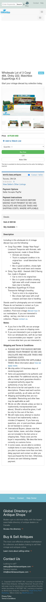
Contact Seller (36, 175)
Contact (36, 3)
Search (19, 4)
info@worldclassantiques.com (16, 571)
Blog (26, 6)
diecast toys (33, 310)
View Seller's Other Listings (14, 184)
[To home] (23, 11)
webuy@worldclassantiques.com (17, 566)
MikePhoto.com (27, 593)
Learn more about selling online (16, 551)
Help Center (32, 498)
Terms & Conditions (9, 598)
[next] (42, 123)
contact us (23, 318)
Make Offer (23, 159)
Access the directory (12, 528)
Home (12, 498)
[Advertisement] (23, 47)
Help (42, 3)
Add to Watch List (13, 140)
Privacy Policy (6, 596)
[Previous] (4, 123)
